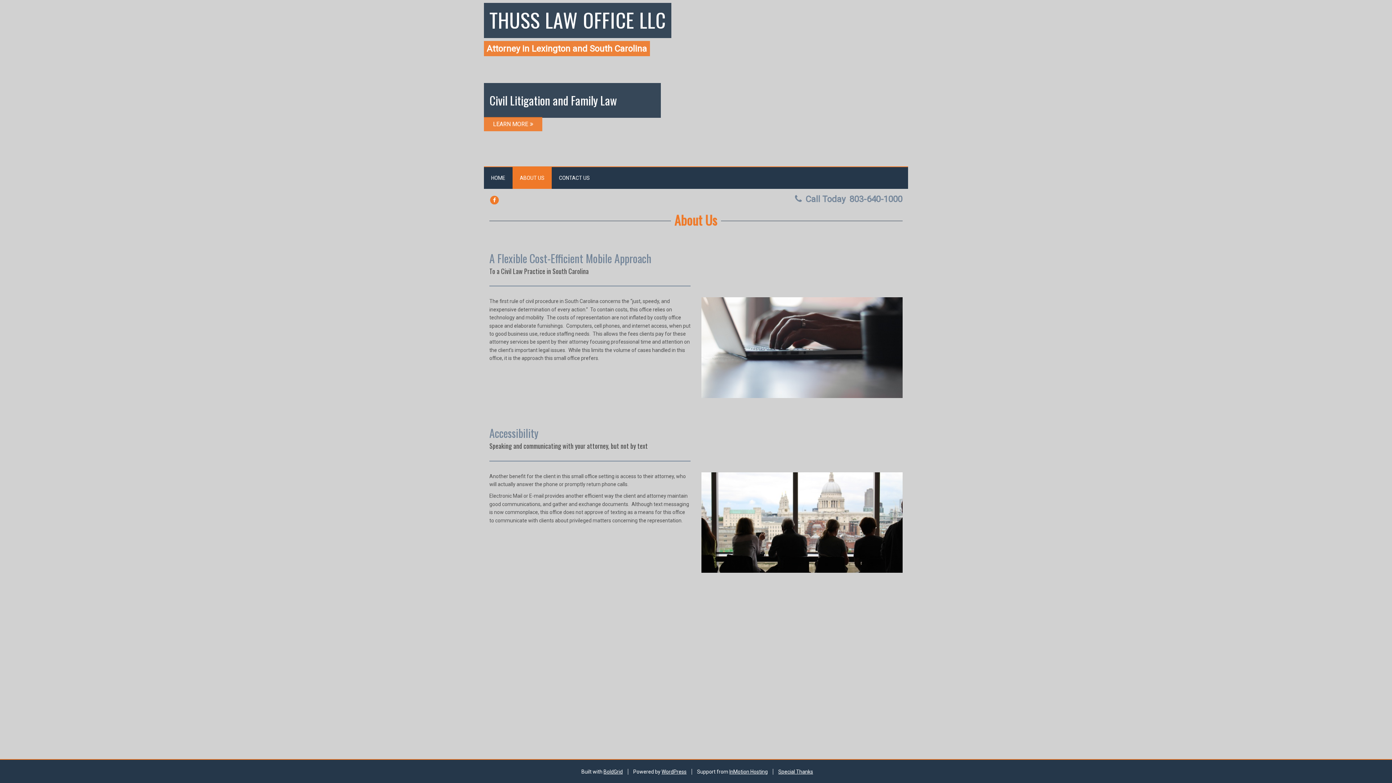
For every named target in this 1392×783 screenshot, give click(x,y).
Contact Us (574, 178)
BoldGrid (613, 772)
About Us (532, 178)
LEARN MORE (510, 124)
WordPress (674, 772)
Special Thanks (795, 772)
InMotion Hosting (748, 772)
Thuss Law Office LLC (577, 19)
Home (498, 178)
